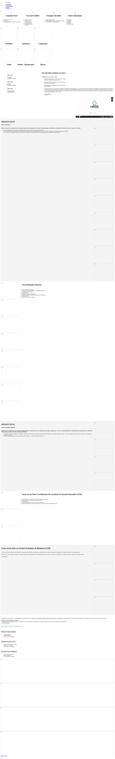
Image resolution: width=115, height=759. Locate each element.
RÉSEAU (8, 7)
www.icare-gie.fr (5, 622)
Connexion (8, 2)
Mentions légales (3, 755)
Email (13, 636)
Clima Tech (60, 618)
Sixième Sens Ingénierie (41, 618)
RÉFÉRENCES (9, 5)
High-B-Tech (34, 618)
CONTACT (8, 8)
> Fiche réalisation (47, 93)
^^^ (1, 757)
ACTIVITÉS (8, 4)
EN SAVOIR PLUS (4, 556)
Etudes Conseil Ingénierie (51, 618)
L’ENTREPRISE (9, 6)
